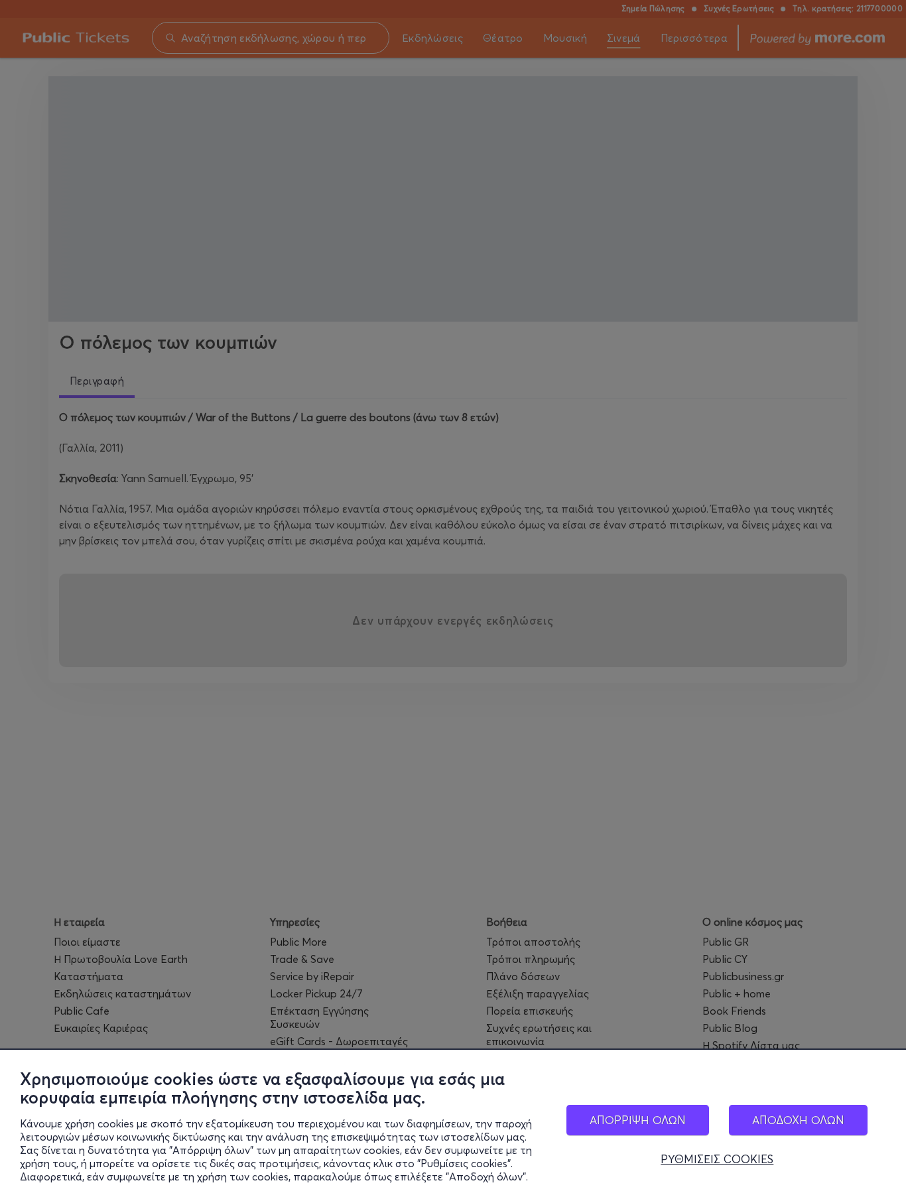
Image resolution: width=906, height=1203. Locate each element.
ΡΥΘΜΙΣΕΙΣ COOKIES (717, 1159)
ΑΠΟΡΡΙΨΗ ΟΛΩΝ (638, 1120)
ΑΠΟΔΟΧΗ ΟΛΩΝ (798, 1120)
